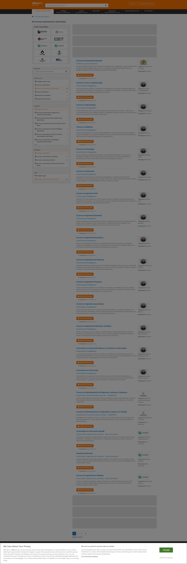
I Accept (166, 550)
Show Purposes (166, 557)
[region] (93, 553)
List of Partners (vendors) (89, 556)
